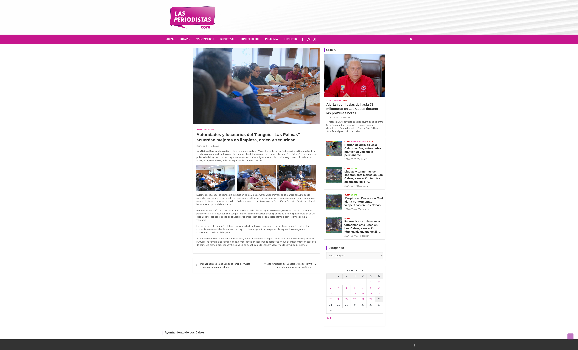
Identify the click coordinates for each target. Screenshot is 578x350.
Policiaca (271, 39)
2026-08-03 (350, 235)
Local (170, 39)
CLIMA (331, 50)
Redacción (215, 146)
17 (330, 299)
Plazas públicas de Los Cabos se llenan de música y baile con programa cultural (225, 265)
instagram (309, 39)
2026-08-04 (350, 209)
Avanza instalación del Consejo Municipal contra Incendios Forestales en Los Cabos (288, 265)
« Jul (328, 317)
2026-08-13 (350, 159)
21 (363, 299)
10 (330, 293)
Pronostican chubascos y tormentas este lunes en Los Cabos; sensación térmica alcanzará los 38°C (362, 226)
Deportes (290, 39)
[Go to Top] (570, 336)
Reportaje (227, 39)
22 (370, 299)
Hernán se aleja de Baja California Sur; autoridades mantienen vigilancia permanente (362, 150)
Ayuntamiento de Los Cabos (185, 332)
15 (371, 293)
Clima (345, 100)
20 (354, 299)
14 (363, 293)
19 (346, 299)
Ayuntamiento (205, 39)
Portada (371, 141)
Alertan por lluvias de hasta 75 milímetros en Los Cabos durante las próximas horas (352, 109)
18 (338, 299)
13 (355, 293)
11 (338, 293)
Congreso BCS (249, 39)
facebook (303, 39)
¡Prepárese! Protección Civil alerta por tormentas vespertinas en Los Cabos (363, 202)
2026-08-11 (350, 186)
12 (346, 293)
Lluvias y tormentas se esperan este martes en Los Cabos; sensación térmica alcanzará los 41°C (363, 176)
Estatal (185, 39)
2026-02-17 (202, 146)
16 (379, 293)
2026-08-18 (332, 117)
